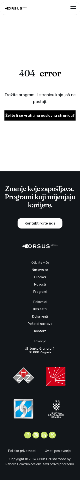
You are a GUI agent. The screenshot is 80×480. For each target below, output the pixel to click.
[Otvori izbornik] (71, 8)
